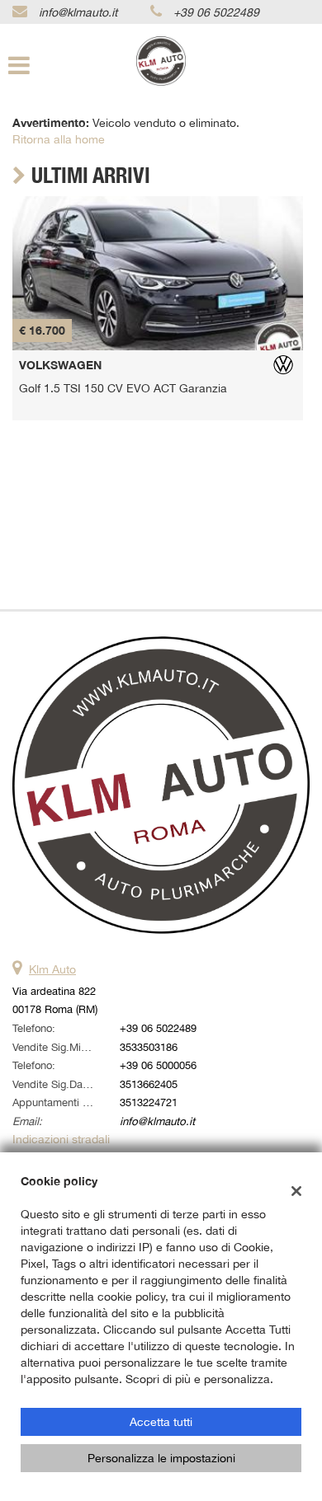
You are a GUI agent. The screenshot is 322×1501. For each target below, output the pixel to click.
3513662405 (149, 1084)
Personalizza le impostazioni (161, 1458)
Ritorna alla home (58, 139)
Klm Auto (52, 969)
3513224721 (149, 1102)
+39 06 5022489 (216, 12)
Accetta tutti (161, 1421)
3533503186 (149, 1046)
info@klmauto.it (78, 12)
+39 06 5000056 (158, 1065)
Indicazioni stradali (61, 1139)
